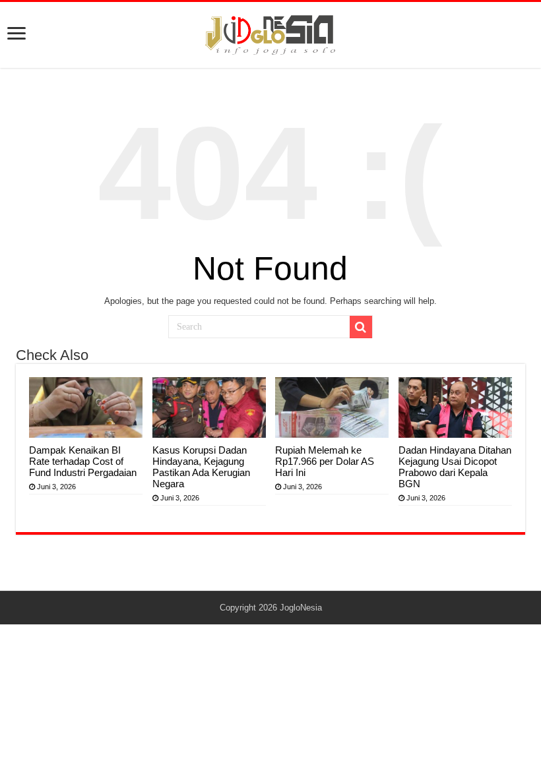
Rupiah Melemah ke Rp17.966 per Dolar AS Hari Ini (324, 461)
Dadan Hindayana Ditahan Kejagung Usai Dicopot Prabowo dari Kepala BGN (454, 466)
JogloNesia (301, 608)
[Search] (361, 327)
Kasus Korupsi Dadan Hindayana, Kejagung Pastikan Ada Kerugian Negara (201, 466)
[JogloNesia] (270, 33)
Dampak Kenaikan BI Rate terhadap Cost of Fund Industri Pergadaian (83, 461)
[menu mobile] (16, 34)
